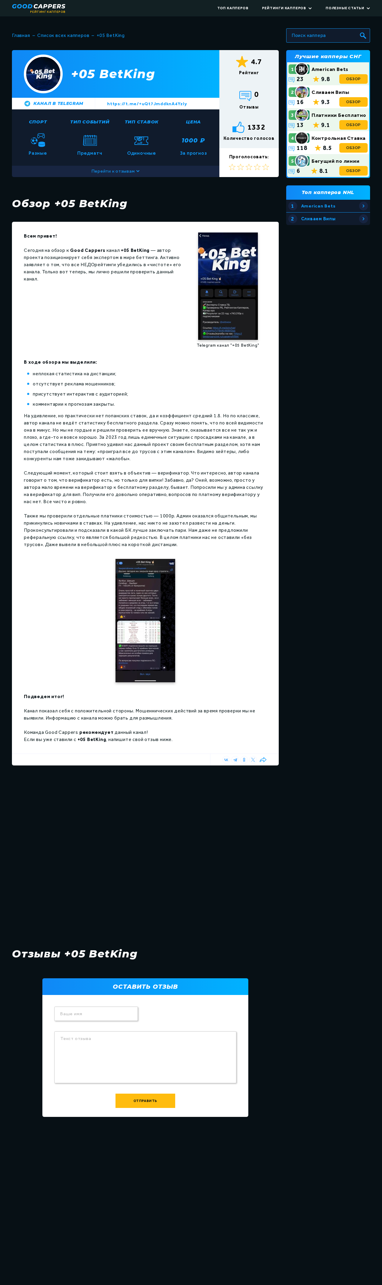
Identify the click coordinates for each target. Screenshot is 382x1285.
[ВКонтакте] (226, 760)
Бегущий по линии (336, 161)
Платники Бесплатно (339, 115)
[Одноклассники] (244, 760)
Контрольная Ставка (339, 138)
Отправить (145, 1101)
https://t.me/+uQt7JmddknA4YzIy (147, 103)
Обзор (353, 79)
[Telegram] (235, 760)
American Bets (330, 69)
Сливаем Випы (330, 92)
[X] (253, 760)
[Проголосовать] (265, 167)
